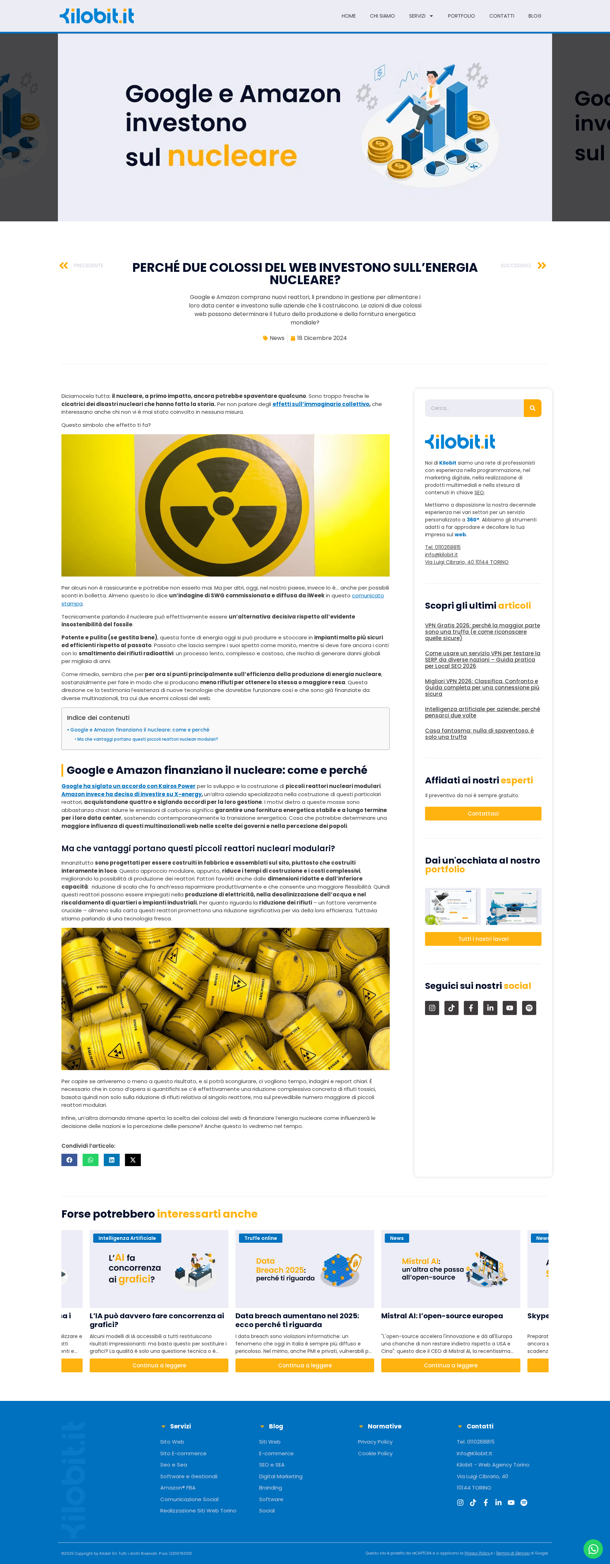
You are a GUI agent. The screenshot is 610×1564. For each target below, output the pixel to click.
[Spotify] (529, 1008)
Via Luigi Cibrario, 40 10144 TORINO (467, 562)
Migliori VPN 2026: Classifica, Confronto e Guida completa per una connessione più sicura (482, 687)
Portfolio (461, 15)
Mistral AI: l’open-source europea (442, 1316)
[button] (69, 1160)
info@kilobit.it (441, 554)
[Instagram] (432, 1008)
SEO (479, 492)
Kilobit (105, 1553)
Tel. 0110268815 (443, 547)
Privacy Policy (477, 1553)
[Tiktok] (451, 1008)
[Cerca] (533, 408)
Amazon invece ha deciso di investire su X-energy (131, 794)
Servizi (417, 15)
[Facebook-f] (471, 1008)
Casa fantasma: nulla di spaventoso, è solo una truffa (479, 734)
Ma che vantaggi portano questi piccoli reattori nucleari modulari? (147, 739)
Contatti (501, 15)
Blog (535, 15)
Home (349, 15)
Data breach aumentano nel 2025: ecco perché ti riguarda (297, 1320)
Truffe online (260, 1238)
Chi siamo (382, 15)
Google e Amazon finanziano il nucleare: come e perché (139, 730)
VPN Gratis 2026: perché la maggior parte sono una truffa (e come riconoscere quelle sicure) (482, 632)
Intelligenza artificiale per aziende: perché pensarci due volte (482, 712)
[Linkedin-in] (490, 1008)
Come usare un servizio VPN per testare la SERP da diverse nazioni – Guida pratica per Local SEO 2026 (482, 660)
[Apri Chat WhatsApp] (593, 1549)
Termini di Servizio (513, 1553)
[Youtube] (510, 1008)
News (277, 338)
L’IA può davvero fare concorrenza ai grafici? (157, 1320)
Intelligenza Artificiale (127, 1238)
